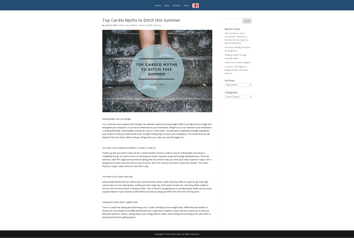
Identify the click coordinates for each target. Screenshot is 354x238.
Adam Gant (124, 25)
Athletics (134, 25)
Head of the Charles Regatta (237, 62)
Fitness (142, 25)
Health (149, 25)
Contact (176, 6)
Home (158, 6)
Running (157, 25)
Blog (167, 6)
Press (186, 6)
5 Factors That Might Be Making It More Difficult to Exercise (236, 70)
